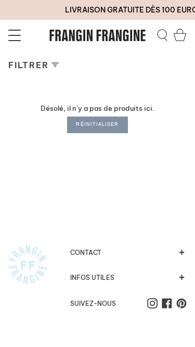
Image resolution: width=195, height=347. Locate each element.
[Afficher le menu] (16, 35)
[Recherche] (162, 35)
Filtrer (28, 65)
